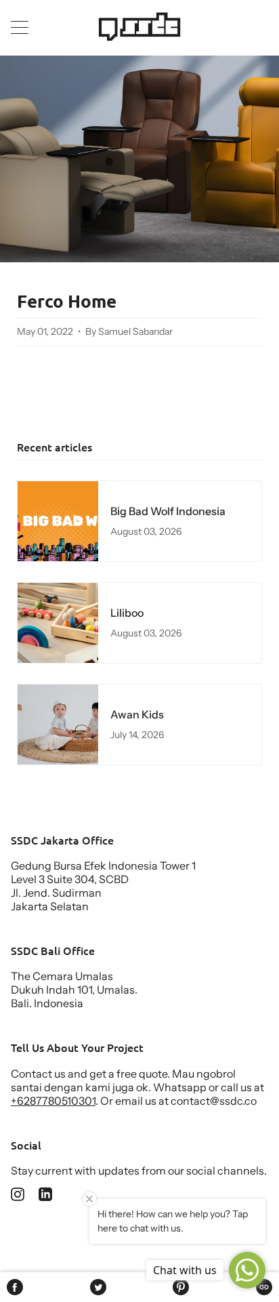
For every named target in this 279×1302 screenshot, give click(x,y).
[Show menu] (21, 27)
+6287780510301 (53, 1100)
